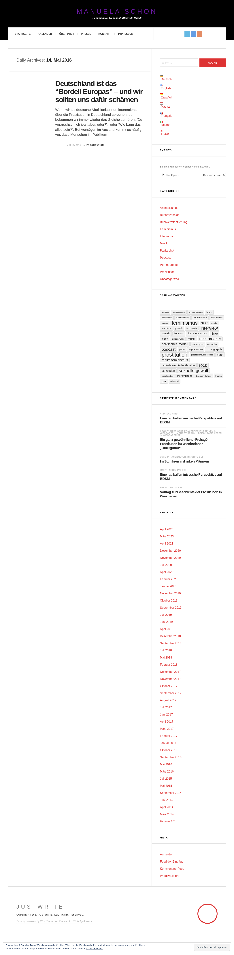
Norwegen (197, 344)
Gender (214, 323)
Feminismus (168, 229)
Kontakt (104, 33)
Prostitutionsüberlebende (202, 355)
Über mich (66, 33)
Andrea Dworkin (196, 312)
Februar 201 (168, 821)
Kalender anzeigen (213, 174)
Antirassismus (169, 207)
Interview (209, 328)
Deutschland (200, 317)
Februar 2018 (169, 664)
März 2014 (167, 814)
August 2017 (168, 700)
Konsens (179, 333)
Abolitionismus (179, 312)
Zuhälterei (174, 381)
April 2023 (166, 529)
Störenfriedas (184, 375)
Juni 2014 (166, 800)
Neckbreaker (210, 338)
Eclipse (165, 323)
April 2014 (166, 807)
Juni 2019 (166, 621)
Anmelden (166, 854)
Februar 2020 (169, 579)
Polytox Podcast (196, 349)
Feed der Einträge (171, 861)
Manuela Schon (117, 11)
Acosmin (88, 921)
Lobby (165, 338)
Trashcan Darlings (204, 376)
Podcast (165, 257)
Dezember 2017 (170, 671)
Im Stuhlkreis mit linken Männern (184, 461)
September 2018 (171, 643)
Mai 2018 (166, 657)
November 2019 (170, 593)
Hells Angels (191, 328)
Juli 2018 (166, 650)
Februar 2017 (169, 735)
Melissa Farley (178, 339)
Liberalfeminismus (198, 333)
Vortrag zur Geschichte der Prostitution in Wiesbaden (191, 494)
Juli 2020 (166, 564)
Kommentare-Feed (172, 868)
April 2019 (166, 629)
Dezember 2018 (170, 636)
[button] (170, 175)
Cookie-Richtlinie (94, 948)
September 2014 (171, 792)
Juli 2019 (166, 614)
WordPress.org (169, 875)
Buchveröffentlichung (173, 222)
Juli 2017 (166, 707)
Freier (204, 322)
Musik (164, 243)
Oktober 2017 (169, 686)
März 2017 (167, 728)
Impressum (125, 33)
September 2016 (171, 757)
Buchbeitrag (167, 318)
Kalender (45, 33)
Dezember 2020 (170, 550)
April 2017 (166, 721)
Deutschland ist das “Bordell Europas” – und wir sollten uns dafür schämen (99, 91)
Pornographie (169, 264)
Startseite (23, 33)
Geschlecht (166, 328)
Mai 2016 (166, 764)
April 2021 (166, 543)
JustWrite (40, 907)
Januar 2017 (168, 743)
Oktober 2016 (169, 750)
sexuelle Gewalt (193, 370)
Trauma (218, 376)
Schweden (168, 370)
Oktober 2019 (169, 600)
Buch (209, 312)
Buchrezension (170, 214)
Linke (215, 333)
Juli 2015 (166, 778)
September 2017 (171, 693)
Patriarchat (167, 250)
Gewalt (179, 328)
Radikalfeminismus (175, 360)
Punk (220, 354)
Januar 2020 (168, 586)
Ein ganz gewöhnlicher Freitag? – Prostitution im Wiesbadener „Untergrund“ (185, 444)
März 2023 (167, 536)
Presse (86, 33)
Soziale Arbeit (167, 376)
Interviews (166, 236)
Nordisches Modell (175, 344)
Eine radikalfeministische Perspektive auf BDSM (191, 420)
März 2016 (167, 771)
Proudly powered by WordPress (34, 921)
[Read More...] (59, 145)
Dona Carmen (216, 318)
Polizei (182, 349)
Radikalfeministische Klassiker (178, 365)
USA (164, 381)
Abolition (165, 312)
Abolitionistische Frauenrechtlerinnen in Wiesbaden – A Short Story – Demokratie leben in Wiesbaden (191, 433)
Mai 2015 (166, 785)
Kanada (166, 333)
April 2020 (166, 572)
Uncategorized (169, 279)
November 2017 (170, 678)
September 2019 (171, 607)
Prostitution (95, 145)
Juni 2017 (166, 714)
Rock (203, 365)
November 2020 (170, 557)
